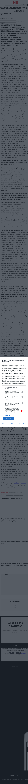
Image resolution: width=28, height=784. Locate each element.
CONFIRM (8, 418)
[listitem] (14, 388)
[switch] (22, 392)
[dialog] (14, 392)
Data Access (14, 423)
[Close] (24, 360)
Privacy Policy (22, 423)
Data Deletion (5, 423)
